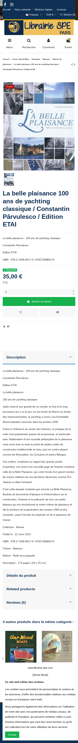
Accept (12, 734)
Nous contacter (23, 9)
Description (16, 357)
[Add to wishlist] (20, 312)
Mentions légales (44, 9)
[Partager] (4, 326)
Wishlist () (69, 14)
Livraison (61, 9)
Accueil (7, 9)
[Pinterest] (8, 326)
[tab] (39, 357)
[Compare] (57, 661)
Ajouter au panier (42, 301)
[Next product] (74, 64)
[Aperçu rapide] (62, 661)
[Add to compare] (57, 312)
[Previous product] (72, 64)
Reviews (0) (16, 602)
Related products (21, 589)
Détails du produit (21, 575)
